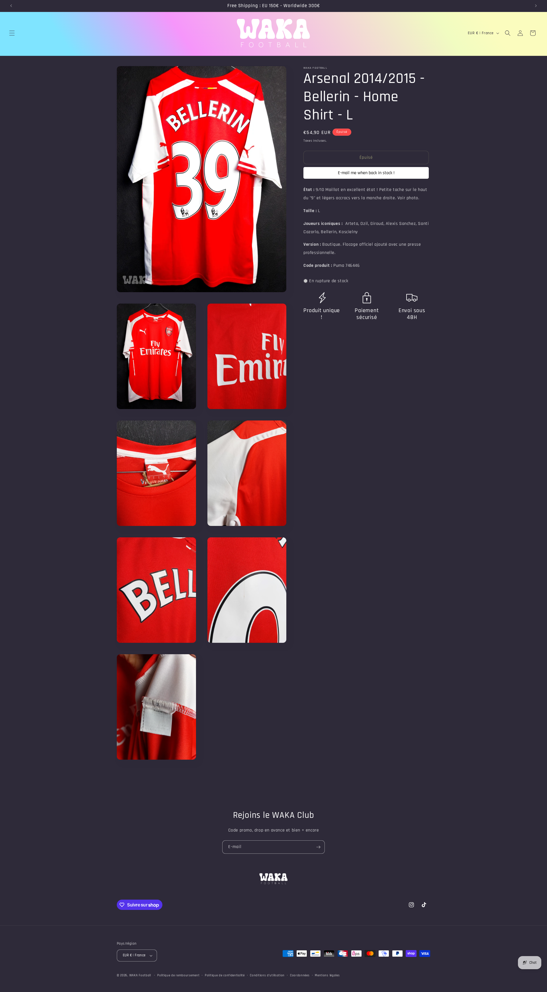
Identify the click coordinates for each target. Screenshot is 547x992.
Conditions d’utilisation (267, 975)
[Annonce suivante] (536, 5)
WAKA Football (140, 975)
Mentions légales (327, 975)
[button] (12, 33)
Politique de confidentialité (225, 975)
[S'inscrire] (318, 847)
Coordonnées (300, 975)
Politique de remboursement (178, 975)
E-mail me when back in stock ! (366, 173)
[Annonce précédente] (11, 5)
